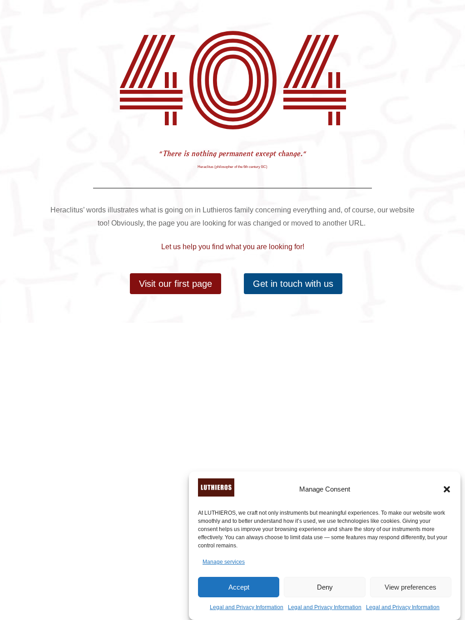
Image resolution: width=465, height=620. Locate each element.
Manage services (224, 562)
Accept (238, 587)
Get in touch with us (293, 284)
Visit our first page (175, 284)
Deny (325, 587)
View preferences (410, 587)
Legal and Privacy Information (246, 607)
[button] (446, 489)
